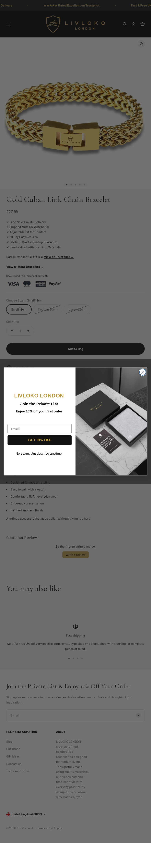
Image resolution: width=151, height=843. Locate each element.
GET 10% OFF (39, 440)
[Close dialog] (142, 372)
